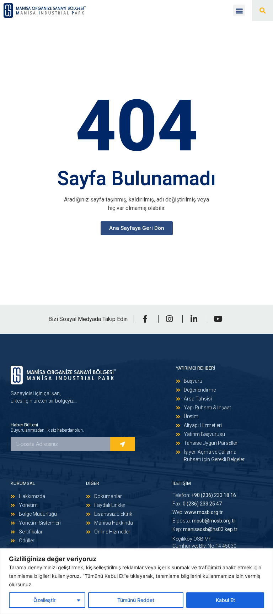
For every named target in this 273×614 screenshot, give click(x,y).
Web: (197, 512)
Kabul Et (225, 600)
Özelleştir (44, 600)
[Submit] (122, 444)
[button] (239, 10)
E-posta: (203, 521)
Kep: (204, 529)
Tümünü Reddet (135, 600)
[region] (136, 581)
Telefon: (204, 495)
